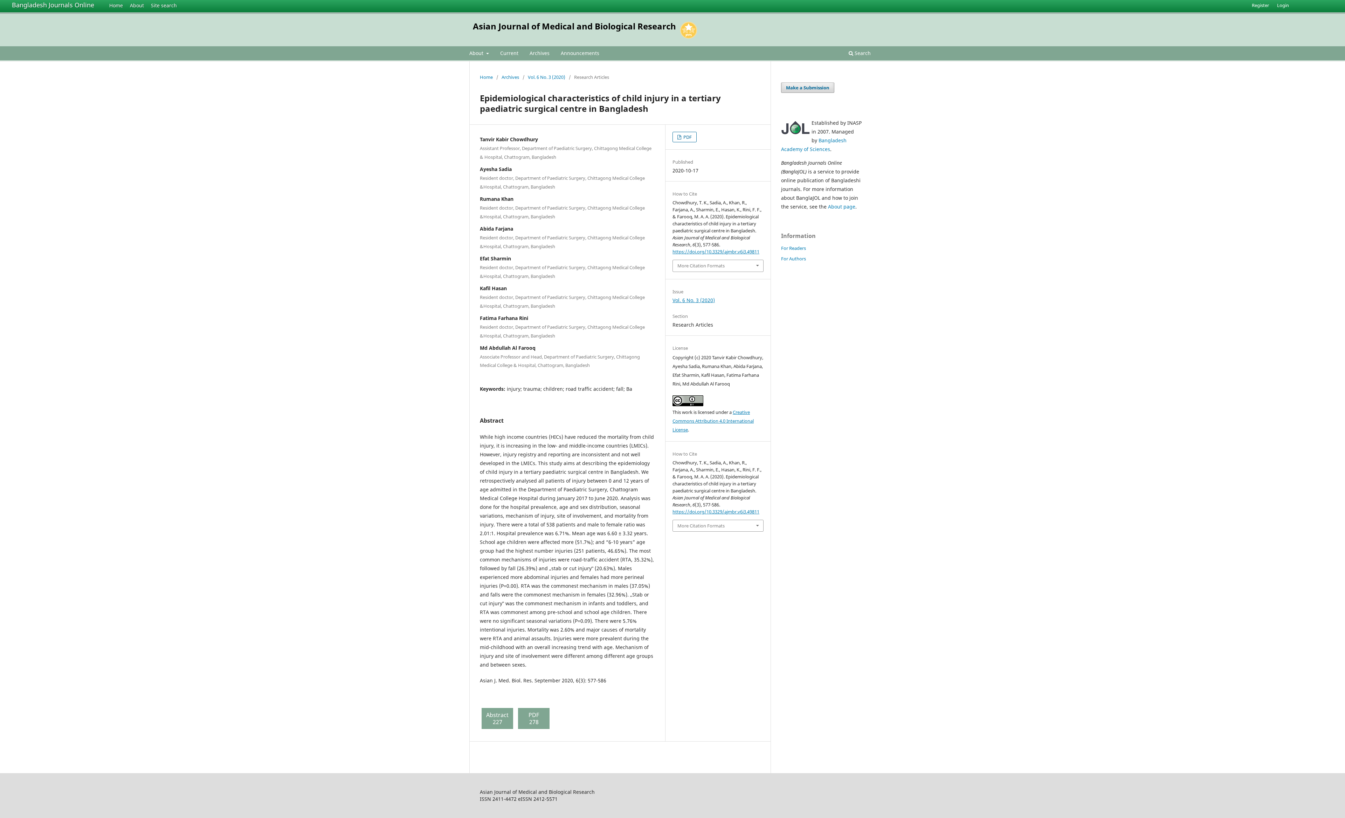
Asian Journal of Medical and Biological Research (574, 26)
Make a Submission (807, 87)
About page (841, 206)
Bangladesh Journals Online (53, 5)
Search (862, 53)
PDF (687, 137)
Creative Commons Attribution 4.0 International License (713, 421)
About (137, 5)
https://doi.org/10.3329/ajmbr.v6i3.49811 (715, 251)
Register (1260, 5)
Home (116, 5)
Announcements (580, 53)
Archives (540, 53)
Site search (164, 5)
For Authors (793, 258)
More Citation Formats (701, 266)
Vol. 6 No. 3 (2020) (546, 77)
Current (509, 53)
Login (1283, 5)
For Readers (793, 248)
